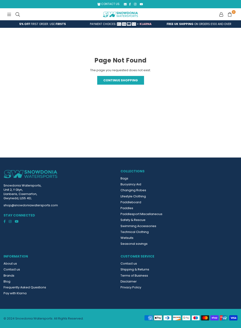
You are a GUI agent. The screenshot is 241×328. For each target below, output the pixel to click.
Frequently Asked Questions (25, 287)
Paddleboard (130, 202)
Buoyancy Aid (130, 184)
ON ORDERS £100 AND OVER (199, 24)
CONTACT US (110, 4)
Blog (7, 281)
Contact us (12, 269)
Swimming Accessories (138, 226)
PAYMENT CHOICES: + (121, 24)
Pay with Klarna (15, 293)
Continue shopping (120, 80)
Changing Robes (133, 190)
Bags (124, 178)
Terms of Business (134, 275)
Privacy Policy (130, 287)
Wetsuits (126, 238)
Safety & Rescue (132, 220)
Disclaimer (128, 281)
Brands (9, 275)
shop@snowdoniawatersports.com (31, 205)
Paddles (126, 208)
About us (10, 263)
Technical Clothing (134, 232)
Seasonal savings (134, 243)
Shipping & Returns (134, 269)
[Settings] (221, 14)
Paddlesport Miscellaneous (141, 214)
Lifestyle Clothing (133, 196)
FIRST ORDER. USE (42, 24)
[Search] (17, 14)
